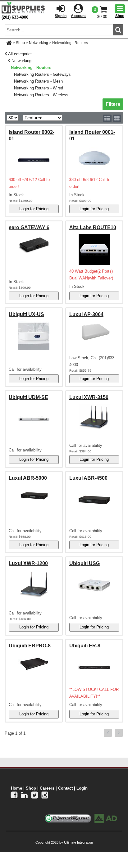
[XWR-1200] (34, 584)
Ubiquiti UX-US (26, 314)
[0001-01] (94, 157)
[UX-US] (34, 336)
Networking (38, 43)
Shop (20, 43)
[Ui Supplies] (23, 7)
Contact (65, 788)
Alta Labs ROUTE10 (92, 227)
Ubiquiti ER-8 (84, 645)
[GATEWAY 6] (34, 245)
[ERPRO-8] (34, 663)
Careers (47, 788)
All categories (20, 54)
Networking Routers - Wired (38, 88)
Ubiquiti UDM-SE (28, 397)
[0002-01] (34, 157)
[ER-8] (94, 667)
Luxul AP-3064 (86, 314)
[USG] (94, 585)
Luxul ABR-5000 (28, 478)
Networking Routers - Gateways (42, 74)
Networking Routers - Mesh (38, 81)
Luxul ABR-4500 (88, 478)
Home (16, 788)
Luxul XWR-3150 (88, 397)
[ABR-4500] (94, 499)
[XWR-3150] (94, 416)
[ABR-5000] (34, 495)
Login (82, 788)
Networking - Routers (31, 67)
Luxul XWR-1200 (28, 563)
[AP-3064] (94, 331)
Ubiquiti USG (84, 563)
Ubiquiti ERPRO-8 (30, 645)
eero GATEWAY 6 (29, 227)
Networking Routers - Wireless (41, 95)
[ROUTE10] (94, 249)
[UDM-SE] (34, 419)
